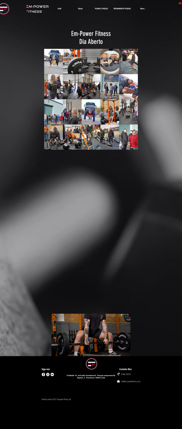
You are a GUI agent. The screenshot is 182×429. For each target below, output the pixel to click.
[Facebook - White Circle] (43, 374)
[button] (53, 61)
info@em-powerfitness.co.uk (130, 381)
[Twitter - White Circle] (52, 374)
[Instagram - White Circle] (48, 374)
